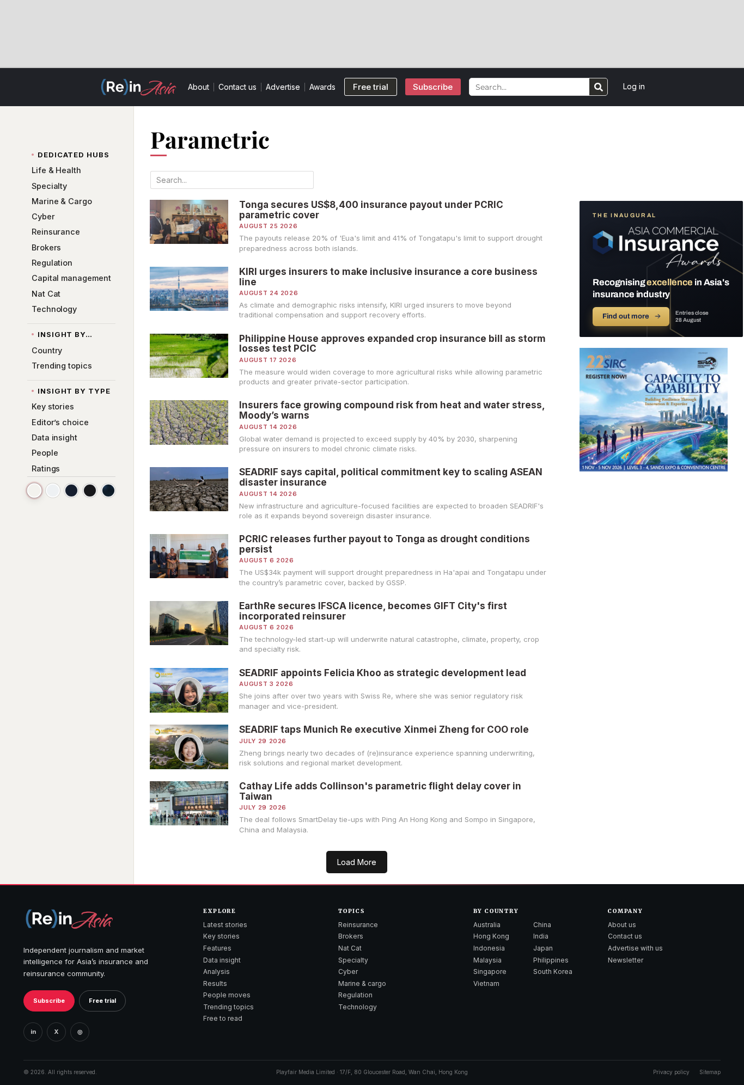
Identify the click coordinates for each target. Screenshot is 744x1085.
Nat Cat (350, 948)
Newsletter (625, 960)
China (542, 925)
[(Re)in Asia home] (69, 918)
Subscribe (49, 1000)
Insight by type (74, 391)
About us (622, 925)
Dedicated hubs (73, 154)
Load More (356, 862)
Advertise (283, 86)
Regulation (355, 995)
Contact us (237, 86)
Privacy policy (671, 1072)
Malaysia (487, 960)
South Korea (552, 971)
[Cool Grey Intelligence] (53, 490)
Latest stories (225, 925)
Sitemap (710, 1072)
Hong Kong (491, 936)
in (33, 1031)
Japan (543, 948)
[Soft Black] (90, 490)
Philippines (551, 960)
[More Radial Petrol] (108, 490)
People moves (227, 995)
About (198, 86)
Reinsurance (358, 925)
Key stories (221, 936)
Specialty (353, 960)
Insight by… (65, 334)
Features (217, 948)
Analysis (216, 971)
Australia (487, 925)
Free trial (102, 1000)
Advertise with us (635, 948)
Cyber (348, 971)
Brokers (350, 936)
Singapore (490, 971)
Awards (322, 86)
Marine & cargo (362, 983)
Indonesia (489, 948)
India (540, 936)
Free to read (222, 1018)
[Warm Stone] (34, 490)
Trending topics (228, 1007)
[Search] (598, 86)
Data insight (222, 960)
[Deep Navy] (71, 490)
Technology (357, 1007)
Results (215, 983)
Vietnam (486, 983)
